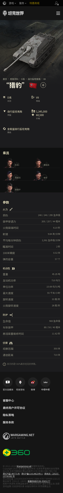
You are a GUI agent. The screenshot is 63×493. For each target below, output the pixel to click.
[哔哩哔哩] (45, 382)
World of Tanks (13, 13)
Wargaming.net (24, 466)
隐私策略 (8, 415)
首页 (5, 78)
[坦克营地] (20, 382)
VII (44, 78)
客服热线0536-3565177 (39, 481)
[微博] (33, 382)
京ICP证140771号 (11, 473)
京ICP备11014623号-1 (32, 473)
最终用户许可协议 (14, 407)
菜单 (58, 13)
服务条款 (8, 422)
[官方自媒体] (8, 382)
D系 (23, 78)
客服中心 (8, 400)
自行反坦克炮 (34, 78)
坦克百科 (14, 78)
